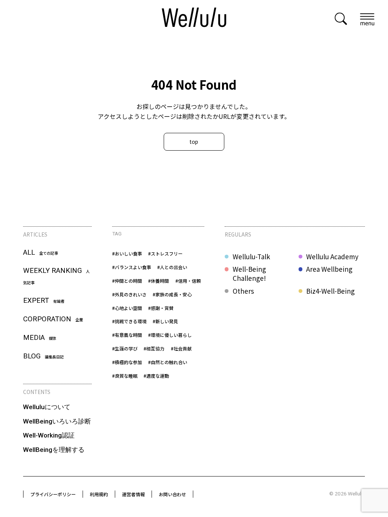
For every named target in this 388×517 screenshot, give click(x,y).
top (193, 141)
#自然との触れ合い (167, 362)
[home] (194, 19)
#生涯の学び (125, 348)
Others (243, 291)
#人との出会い (172, 267)
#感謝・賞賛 (161, 308)
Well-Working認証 (49, 435)
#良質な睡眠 (125, 375)
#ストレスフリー (165, 253)
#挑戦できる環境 (129, 321)
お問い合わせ (172, 494)
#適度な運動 (156, 375)
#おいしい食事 (127, 253)
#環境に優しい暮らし (170, 335)
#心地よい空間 (127, 308)
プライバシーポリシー (53, 494)
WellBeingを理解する (53, 449)
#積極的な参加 (127, 362)
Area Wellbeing (329, 269)
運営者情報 (133, 494)
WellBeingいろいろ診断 (57, 421)
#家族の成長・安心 (172, 294)
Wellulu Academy (332, 256)
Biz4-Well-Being (330, 291)
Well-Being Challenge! (249, 274)
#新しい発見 (165, 321)
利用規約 (99, 494)
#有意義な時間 (127, 335)
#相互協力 (154, 348)
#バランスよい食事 (131, 267)
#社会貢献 (181, 348)
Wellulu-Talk (251, 256)
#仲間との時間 (127, 280)
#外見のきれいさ (129, 294)
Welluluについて (46, 407)
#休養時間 (158, 280)
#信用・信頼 (188, 280)
